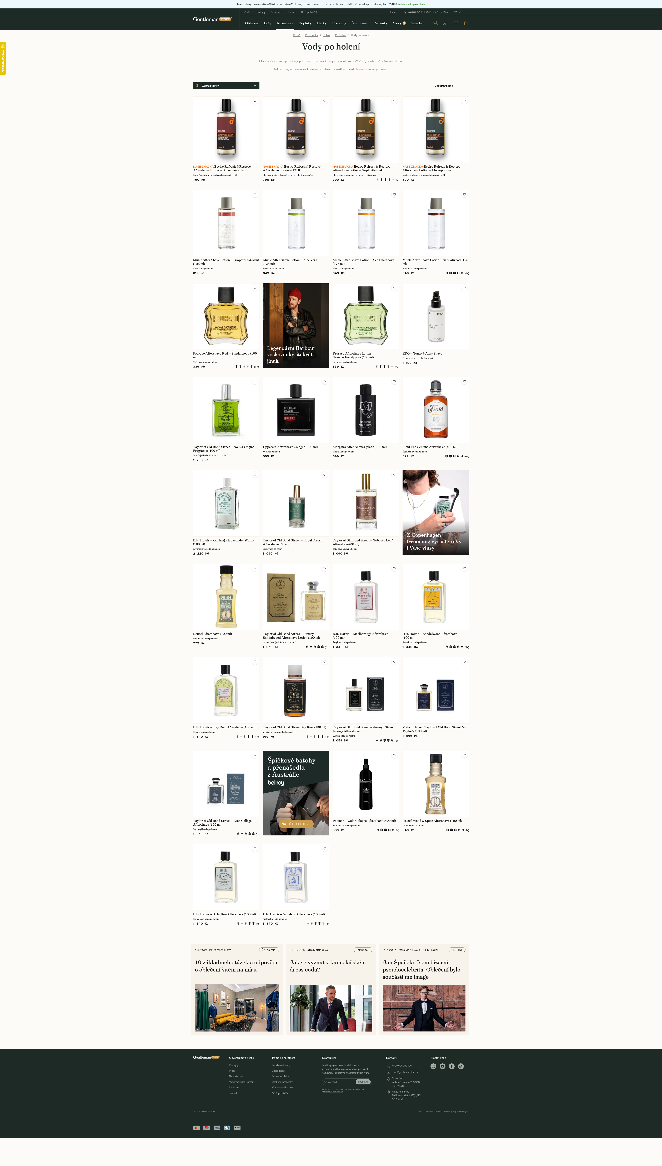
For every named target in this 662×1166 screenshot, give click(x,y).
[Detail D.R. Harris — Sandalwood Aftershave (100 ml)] (436, 597)
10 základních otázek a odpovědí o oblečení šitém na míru (236, 966)
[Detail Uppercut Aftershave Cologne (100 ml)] (296, 410)
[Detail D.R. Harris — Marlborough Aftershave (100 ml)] (366, 597)
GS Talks (457, 949)
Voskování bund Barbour (241, 1082)
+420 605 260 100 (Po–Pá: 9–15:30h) (428, 12)
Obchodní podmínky (282, 1082)
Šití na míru (276, 12)
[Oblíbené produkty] (456, 23)
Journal (291, 12)
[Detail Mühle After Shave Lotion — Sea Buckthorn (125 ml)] (366, 223)
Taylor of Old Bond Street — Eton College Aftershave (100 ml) (222, 823)
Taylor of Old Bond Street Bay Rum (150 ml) (294, 727)
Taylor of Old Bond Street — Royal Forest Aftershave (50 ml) (292, 542)
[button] (255, 101)
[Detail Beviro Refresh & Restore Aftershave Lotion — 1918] (296, 129)
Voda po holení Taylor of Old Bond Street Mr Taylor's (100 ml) (434, 729)
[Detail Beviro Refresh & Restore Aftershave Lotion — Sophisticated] (366, 129)
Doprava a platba (280, 1076)
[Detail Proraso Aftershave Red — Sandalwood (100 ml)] (226, 316)
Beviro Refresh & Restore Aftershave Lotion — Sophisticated (361, 168)
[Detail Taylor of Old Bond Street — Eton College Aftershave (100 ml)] (226, 784)
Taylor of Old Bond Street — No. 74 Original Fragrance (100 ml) (224, 449)
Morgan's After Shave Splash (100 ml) (360, 447)
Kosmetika (311, 35)
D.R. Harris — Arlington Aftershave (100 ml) (224, 914)
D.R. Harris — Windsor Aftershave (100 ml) (294, 914)
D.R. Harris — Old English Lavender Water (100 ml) (223, 542)
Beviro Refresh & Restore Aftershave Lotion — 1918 (291, 168)
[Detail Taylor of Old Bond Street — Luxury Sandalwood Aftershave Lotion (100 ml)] (296, 597)
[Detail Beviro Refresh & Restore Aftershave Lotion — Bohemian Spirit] (226, 129)
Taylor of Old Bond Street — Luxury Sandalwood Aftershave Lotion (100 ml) (291, 636)
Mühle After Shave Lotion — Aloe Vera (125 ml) (290, 262)
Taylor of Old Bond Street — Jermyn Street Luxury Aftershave (363, 729)
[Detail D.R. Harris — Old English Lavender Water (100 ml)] (226, 503)
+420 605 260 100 (402, 1065)
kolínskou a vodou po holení (370, 69)
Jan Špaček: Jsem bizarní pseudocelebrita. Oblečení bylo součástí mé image (421, 969)
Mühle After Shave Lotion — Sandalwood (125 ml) (435, 262)
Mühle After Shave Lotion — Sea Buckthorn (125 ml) (363, 262)
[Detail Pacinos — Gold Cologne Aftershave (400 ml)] (366, 784)
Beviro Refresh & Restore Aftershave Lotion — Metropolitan (431, 168)
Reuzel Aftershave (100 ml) (212, 634)
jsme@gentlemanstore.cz (405, 1072)
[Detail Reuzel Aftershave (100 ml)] (226, 597)
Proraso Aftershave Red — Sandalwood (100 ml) (225, 355)
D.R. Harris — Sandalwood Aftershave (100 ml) (430, 636)
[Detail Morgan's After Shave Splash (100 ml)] (366, 410)
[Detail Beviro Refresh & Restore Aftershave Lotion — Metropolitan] (436, 129)
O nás (247, 12)
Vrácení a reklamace (282, 1087)
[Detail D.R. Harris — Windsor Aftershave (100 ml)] (296, 877)
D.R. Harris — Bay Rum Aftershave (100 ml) (224, 727)
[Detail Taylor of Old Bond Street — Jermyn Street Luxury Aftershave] (366, 690)
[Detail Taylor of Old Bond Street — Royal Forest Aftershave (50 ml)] (296, 503)
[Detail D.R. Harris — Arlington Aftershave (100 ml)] (226, 877)
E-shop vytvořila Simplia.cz (430, 1111)
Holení (326, 35)
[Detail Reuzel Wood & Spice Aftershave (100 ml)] (436, 784)
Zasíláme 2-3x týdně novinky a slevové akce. (343, 1090)
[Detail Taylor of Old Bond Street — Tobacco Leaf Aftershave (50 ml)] (366, 503)
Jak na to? (363, 949)
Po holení (340, 35)
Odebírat (363, 1081)
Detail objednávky (281, 1065)
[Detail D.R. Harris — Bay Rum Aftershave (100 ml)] (226, 690)
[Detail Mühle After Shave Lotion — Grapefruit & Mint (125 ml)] (226, 223)
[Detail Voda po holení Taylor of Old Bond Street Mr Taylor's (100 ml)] (436, 690)
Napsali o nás (236, 1076)
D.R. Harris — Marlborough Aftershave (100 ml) (360, 636)
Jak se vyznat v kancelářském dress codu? (328, 966)
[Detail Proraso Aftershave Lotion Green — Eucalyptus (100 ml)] (366, 316)
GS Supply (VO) (309, 12)
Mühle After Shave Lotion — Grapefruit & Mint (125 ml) (226, 262)
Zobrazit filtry (210, 85)
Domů (296, 35)
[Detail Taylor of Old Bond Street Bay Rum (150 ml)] (296, 690)
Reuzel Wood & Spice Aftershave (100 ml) (432, 821)
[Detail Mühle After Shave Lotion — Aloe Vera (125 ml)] (296, 223)
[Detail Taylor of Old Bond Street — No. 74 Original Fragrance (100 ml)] (226, 410)
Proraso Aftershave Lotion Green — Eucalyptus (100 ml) (353, 355)
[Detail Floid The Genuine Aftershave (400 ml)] (436, 410)
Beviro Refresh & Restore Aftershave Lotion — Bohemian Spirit (222, 168)
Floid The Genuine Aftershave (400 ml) (430, 447)
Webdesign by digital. (456, 1111)
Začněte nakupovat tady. (411, 4)
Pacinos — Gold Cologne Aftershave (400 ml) (364, 821)
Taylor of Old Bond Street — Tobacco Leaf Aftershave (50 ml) (362, 542)
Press (232, 1070)
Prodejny (260, 12)
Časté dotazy (278, 1070)
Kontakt (393, 12)
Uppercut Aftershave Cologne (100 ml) (290, 447)
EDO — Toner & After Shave (422, 353)
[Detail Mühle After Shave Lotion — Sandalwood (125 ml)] (436, 223)
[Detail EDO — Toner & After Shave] (436, 316)
